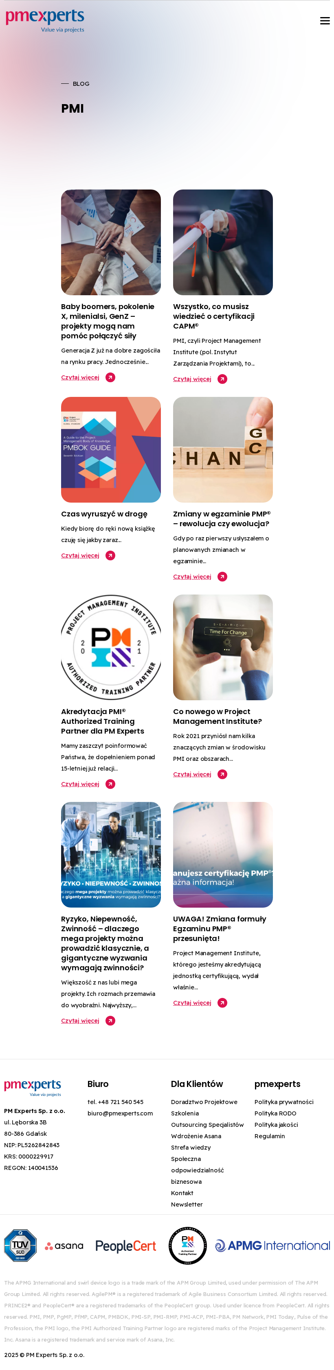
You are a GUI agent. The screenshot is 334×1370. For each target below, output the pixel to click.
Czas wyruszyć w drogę (104, 514)
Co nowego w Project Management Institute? (217, 716)
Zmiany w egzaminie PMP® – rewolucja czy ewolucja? (222, 519)
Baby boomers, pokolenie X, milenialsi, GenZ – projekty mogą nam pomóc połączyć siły (107, 321)
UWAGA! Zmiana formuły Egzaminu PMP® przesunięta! (219, 928)
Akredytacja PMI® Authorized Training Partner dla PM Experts (102, 721)
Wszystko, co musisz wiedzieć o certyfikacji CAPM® (214, 316)
